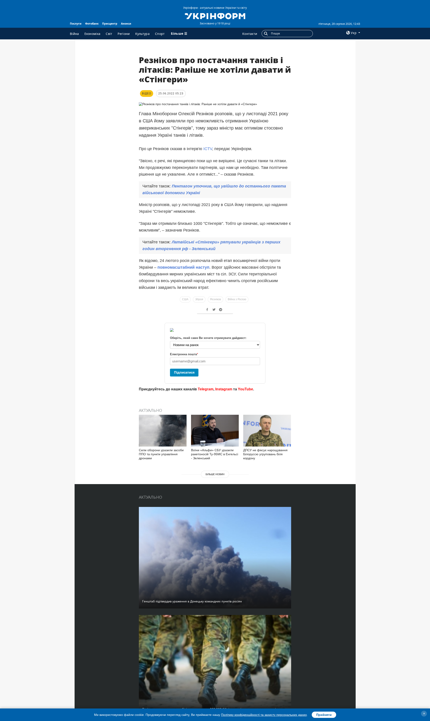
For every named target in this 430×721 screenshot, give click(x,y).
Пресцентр (109, 24)
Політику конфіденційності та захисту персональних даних (264, 715)
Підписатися (184, 372)
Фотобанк (92, 24)
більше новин (215, 474)
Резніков (215, 299)
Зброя (199, 299)
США (185, 299)
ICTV (207, 149)
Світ (109, 34)
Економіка (92, 34)
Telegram (205, 389)
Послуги (76, 24)
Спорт (160, 34)
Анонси (126, 24)
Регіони (124, 34)
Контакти (249, 34)
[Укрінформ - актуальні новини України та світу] (215, 15)
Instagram (223, 389)
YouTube (245, 389)
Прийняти (324, 715)
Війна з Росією (237, 299)
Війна (74, 34)
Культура (142, 34)
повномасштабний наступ (183, 267)
